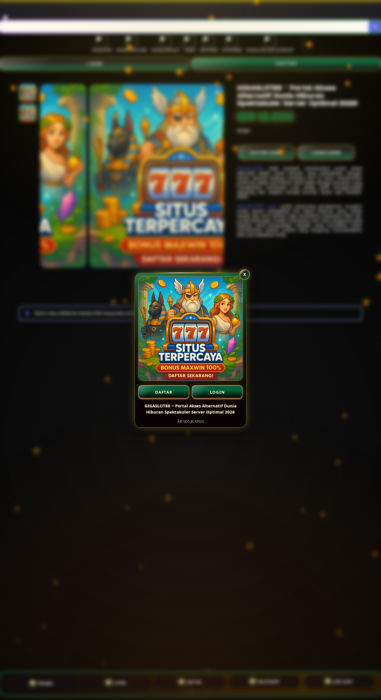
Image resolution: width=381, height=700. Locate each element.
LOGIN (217, 392)
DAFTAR (163, 392)
